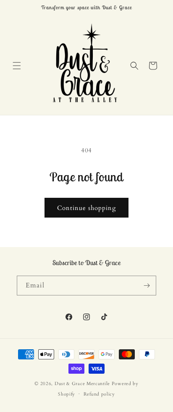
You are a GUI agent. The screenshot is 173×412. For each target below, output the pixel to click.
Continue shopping (86, 208)
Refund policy (99, 394)
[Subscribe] (146, 285)
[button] (17, 65)
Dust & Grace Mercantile (82, 383)
